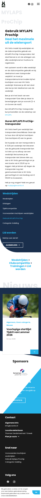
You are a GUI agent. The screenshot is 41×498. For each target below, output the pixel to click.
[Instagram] (32, 4)
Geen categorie (23, 322)
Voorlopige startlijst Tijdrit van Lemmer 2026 (18, 332)
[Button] (34, 352)
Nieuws (9, 325)
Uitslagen (7, 203)
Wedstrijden (8, 198)
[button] (38, 4)
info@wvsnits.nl (11, 426)
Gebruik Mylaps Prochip (14, 459)
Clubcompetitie (19, 263)
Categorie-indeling (11, 223)
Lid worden (23, 267)
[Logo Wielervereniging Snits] (3, 4)
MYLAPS (8, 115)
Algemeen (10, 322)
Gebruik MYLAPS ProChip (13, 218)
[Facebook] (29, 4)
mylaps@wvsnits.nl (16, 185)
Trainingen (17, 266)
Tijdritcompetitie (10, 208)
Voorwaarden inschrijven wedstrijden (18, 213)
